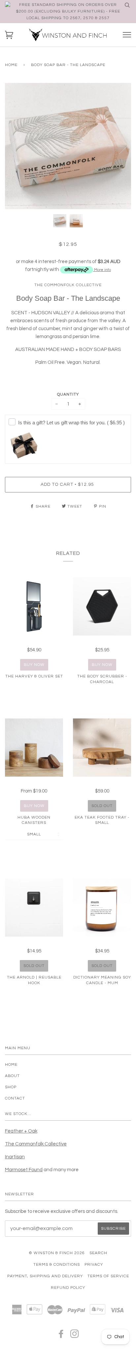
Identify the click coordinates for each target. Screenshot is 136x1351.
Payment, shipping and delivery (45, 1276)
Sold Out (102, 806)
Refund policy (68, 1288)
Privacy (94, 1264)
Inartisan (15, 1156)
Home (11, 65)
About (12, 1076)
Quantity (68, 394)
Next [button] (119, 146)
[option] (68, 146)
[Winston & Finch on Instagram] (74, 1336)
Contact (15, 1098)
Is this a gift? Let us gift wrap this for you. (71, 422)
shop (11, 1087)
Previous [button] (16, 146)
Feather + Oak (21, 1131)
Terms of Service (108, 1276)
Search (98, 1253)
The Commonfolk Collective (68, 285)
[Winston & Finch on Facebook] (61, 1336)
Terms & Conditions (56, 1264)
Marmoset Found (24, 1169)
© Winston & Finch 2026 (57, 1253)
